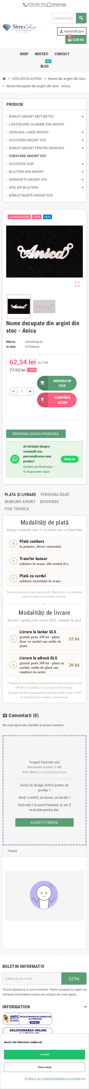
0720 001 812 (37, 4)
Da (76, 978)
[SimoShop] (19, 28)
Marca (10, 342)
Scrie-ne (69, 459)
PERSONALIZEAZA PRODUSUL (36, 434)
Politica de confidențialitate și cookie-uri (55, 1079)
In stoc (11, 346)
